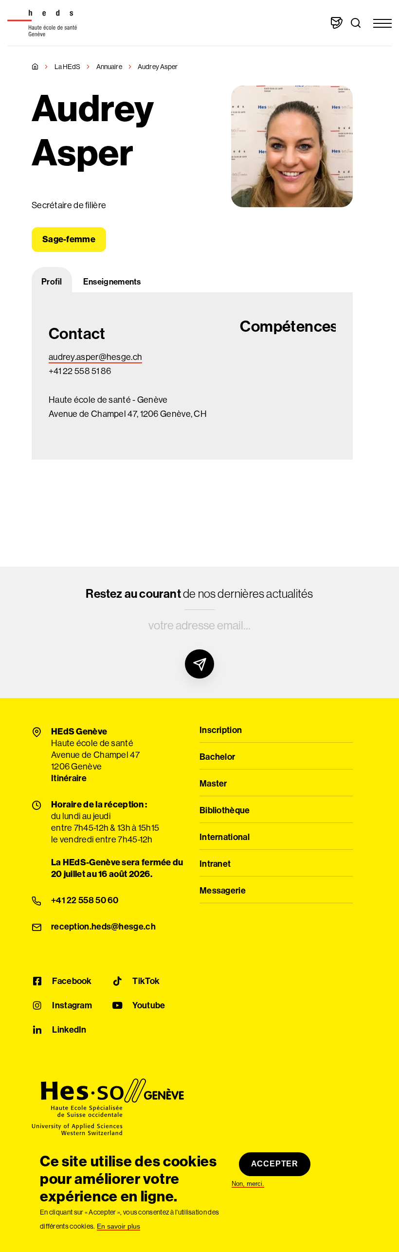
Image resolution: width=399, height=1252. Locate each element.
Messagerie (223, 891)
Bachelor (217, 757)
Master (213, 784)
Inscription (221, 730)
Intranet (215, 864)
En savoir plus (118, 1226)
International (225, 837)
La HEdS (67, 66)
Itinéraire (69, 779)
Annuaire (109, 66)
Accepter (274, 1164)
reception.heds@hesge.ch (103, 927)
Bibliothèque (225, 811)
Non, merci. (248, 1183)
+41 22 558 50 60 (85, 901)
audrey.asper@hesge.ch (95, 356)
